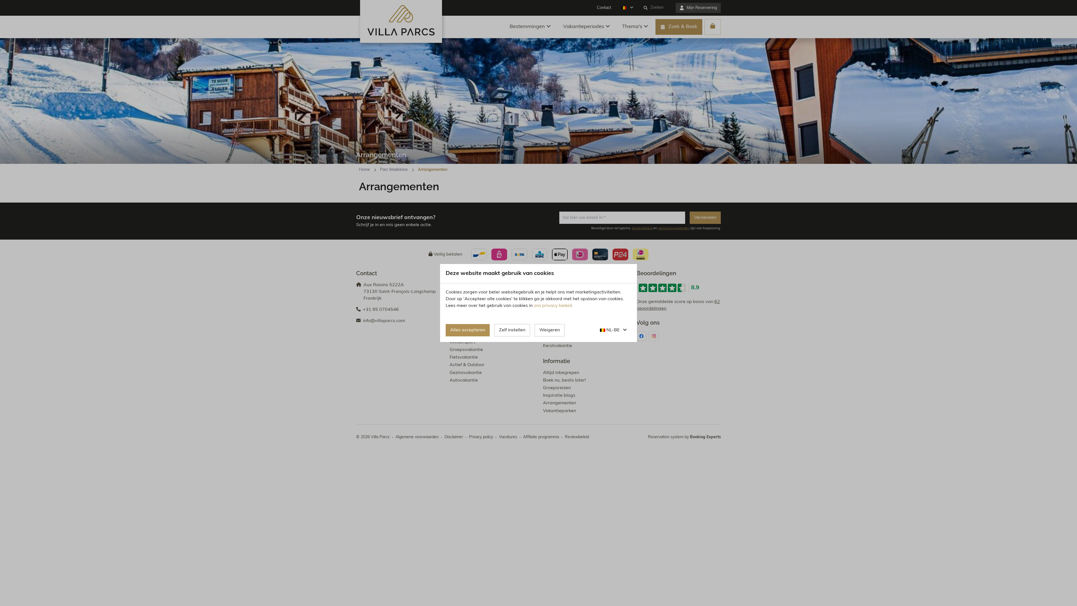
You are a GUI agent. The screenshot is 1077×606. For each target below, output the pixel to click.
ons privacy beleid (553, 306)
